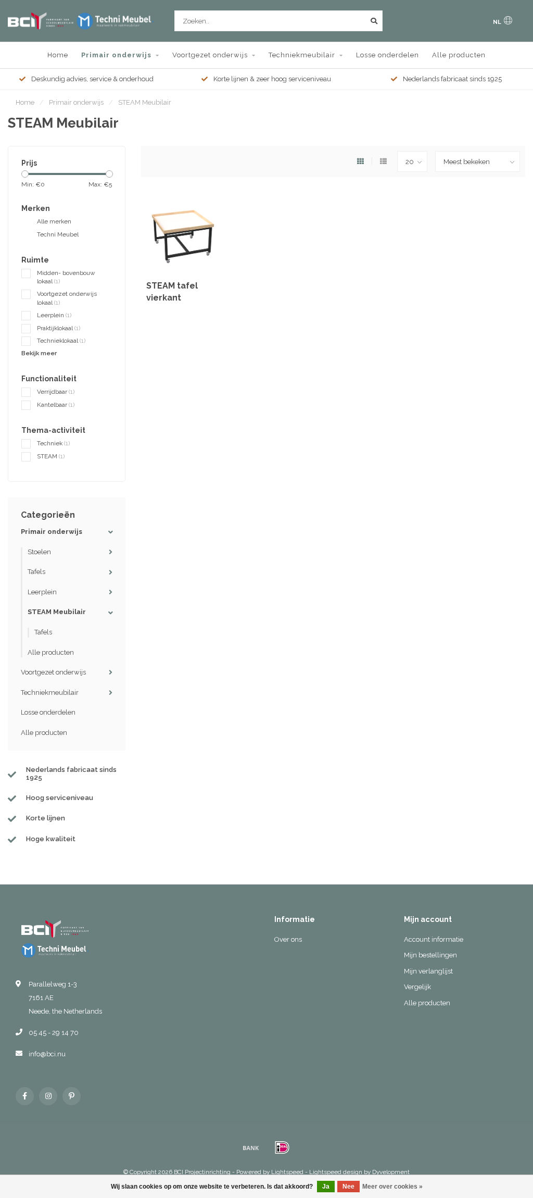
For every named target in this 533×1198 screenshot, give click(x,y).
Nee (348, 1186)
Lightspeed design (335, 1172)
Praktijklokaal (58, 328)
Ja (325, 1186)
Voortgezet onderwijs (210, 55)
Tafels (36, 572)
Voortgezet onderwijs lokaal (67, 298)
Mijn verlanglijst (428, 971)
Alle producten (459, 55)
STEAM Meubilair (57, 612)
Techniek (53, 443)
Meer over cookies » (392, 1186)
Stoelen (39, 552)
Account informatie (433, 939)
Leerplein (54, 315)
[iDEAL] (282, 1147)
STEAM (51, 456)
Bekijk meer (39, 353)
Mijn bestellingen (430, 955)
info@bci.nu (47, 1054)
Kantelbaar (55, 404)
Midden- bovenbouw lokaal (66, 277)
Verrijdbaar (55, 391)
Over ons (288, 939)
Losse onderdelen (387, 55)
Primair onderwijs (116, 55)
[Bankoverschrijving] (251, 1147)
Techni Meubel (58, 234)
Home (57, 55)
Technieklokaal (61, 340)
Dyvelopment (391, 1172)
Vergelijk (417, 987)
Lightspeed (287, 1172)
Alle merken (54, 221)
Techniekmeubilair (302, 55)
